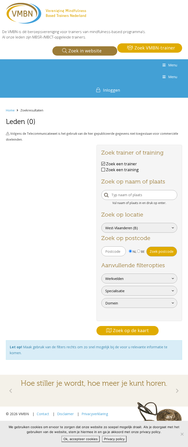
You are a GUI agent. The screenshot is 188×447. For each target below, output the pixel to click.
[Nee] (181, 434)
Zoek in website (84, 51)
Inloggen (111, 90)
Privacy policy (114, 439)
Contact (43, 413)
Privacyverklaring (95, 413)
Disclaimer (65, 413)
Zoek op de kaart (130, 330)
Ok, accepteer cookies (80, 439)
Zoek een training (122, 169)
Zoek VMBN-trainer (154, 48)
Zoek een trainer (121, 164)
